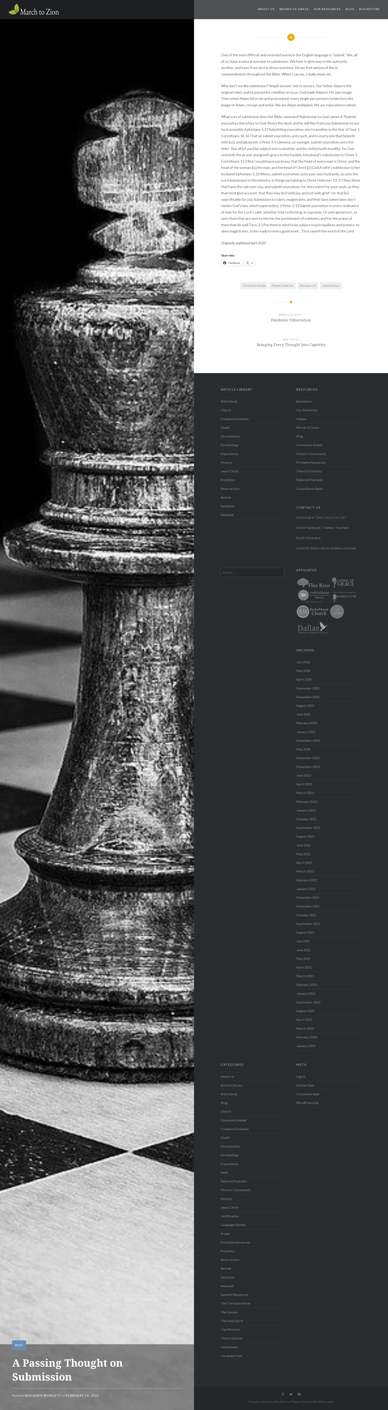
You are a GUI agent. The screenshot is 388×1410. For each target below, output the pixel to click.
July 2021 (303, 941)
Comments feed (307, 1094)
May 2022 (303, 854)
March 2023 (305, 793)
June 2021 (303, 950)
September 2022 (308, 827)
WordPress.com (322, 1401)
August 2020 (305, 1011)
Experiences (230, 454)
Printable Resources (311, 462)
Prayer (225, 1233)
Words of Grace (294, 9)
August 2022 (305, 836)
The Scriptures (231, 1338)
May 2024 (303, 749)
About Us (266, 9)
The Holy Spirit (232, 1321)
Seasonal (227, 515)
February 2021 (306, 984)
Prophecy (228, 480)
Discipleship (230, 436)
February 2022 (306, 880)
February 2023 (306, 801)
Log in (300, 1076)
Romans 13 (308, 285)
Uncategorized (231, 1356)
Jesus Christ (230, 471)
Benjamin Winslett (43, 1395)
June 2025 (303, 714)
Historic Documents (311, 454)
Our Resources (327, 9)
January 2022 (305, 889)
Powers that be (282, 285)
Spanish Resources (234, 1294)
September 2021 (308, 924)
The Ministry (230, 1329)
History (226, 462)
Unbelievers (229, 1347)
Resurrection (230, 489)
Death (225, 427)
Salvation (227, 506)
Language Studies (233, 1225)
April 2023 (304, 784)
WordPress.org (307, 1103)
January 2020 (305, 1046)
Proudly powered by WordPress (269, 1401)
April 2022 (304, 862)
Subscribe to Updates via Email (333, 548)
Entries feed (305, 1085)
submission (330, 285)
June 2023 (303, 775)
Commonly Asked (309, 445)
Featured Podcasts (309, 480)
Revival (226, 497)
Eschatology (230, 445)
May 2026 (303, 671)
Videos (301, 419)
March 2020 (305, 1028)
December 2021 (307, 897)
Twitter (328, 527)
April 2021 (304, 967)
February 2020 (306, 1037)
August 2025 (305, 705)
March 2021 (305, 976)
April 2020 (304, 1019)
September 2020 (308, 1002)
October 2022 (306, 819)
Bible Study (229, 401)
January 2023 (305, 810)
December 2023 (307, 758)
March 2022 (305, 871)
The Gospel (229, 1312)
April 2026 (304, 679)
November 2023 (308, 767)
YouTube (342, 527)
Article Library (231, 1085)
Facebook (314, 527)
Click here (313, 538)
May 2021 (303, 958)
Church (226, 410)
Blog (350, 9)
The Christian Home (235, 1303)
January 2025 (305, 732)
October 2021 (306, 915)
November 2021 (308, 906)
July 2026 (303, 662)
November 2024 (308, 740)
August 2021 (305, 932)
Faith (224, 1172)
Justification (230, 1216)
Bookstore (369, 9)
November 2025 (308, 697)
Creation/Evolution (235, 419)
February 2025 (306, 723)
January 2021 (305, 993)
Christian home (254, 285)
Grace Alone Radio (309, 489)
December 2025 (307, 688)
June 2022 (303, 845)
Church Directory (309, 471)
